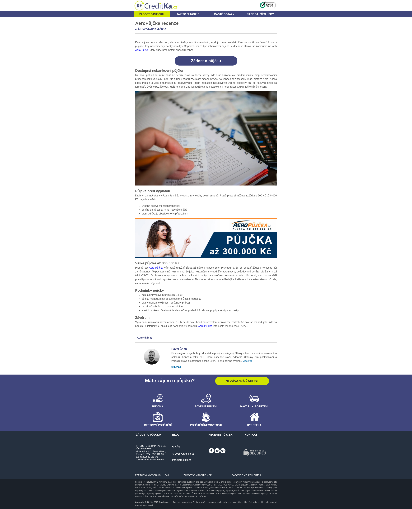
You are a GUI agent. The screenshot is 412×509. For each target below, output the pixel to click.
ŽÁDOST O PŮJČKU (148, 434)
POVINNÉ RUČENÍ (206, 406)
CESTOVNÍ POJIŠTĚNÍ (158, 425)
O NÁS (176, 446)
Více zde (248, 361)
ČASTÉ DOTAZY (224, 14)
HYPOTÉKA (254, 425)
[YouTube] (217, 451)
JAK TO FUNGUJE (188, 14)
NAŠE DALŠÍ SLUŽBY (260, 14)
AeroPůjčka (142, 50)
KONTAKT (251, 434)
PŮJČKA (157, 406)
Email (177, 367)
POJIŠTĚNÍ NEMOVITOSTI (206, 425)
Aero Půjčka (156, 267)
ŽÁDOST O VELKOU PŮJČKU (247, 475)
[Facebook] (211, 451)
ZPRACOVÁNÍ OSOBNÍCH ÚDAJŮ (152, 475)
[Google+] (223, 451)
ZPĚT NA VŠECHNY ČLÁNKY (150, 29)
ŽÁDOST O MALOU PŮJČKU (198, 475)
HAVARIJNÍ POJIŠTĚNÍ (254, 406)
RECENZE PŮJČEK (220, 434)
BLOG (176, 434)
